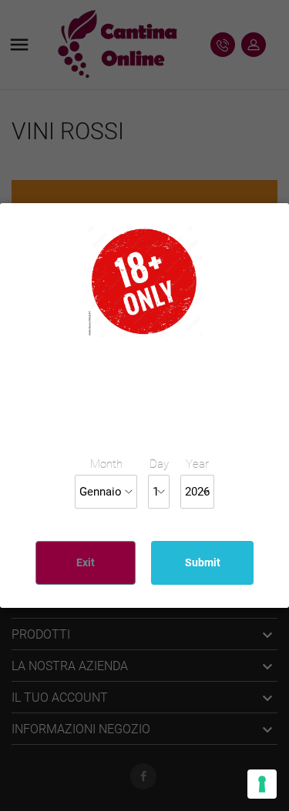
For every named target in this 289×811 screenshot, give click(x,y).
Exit (85, 562)
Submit (202, 562)
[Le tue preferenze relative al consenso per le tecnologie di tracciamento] (262, 784)
